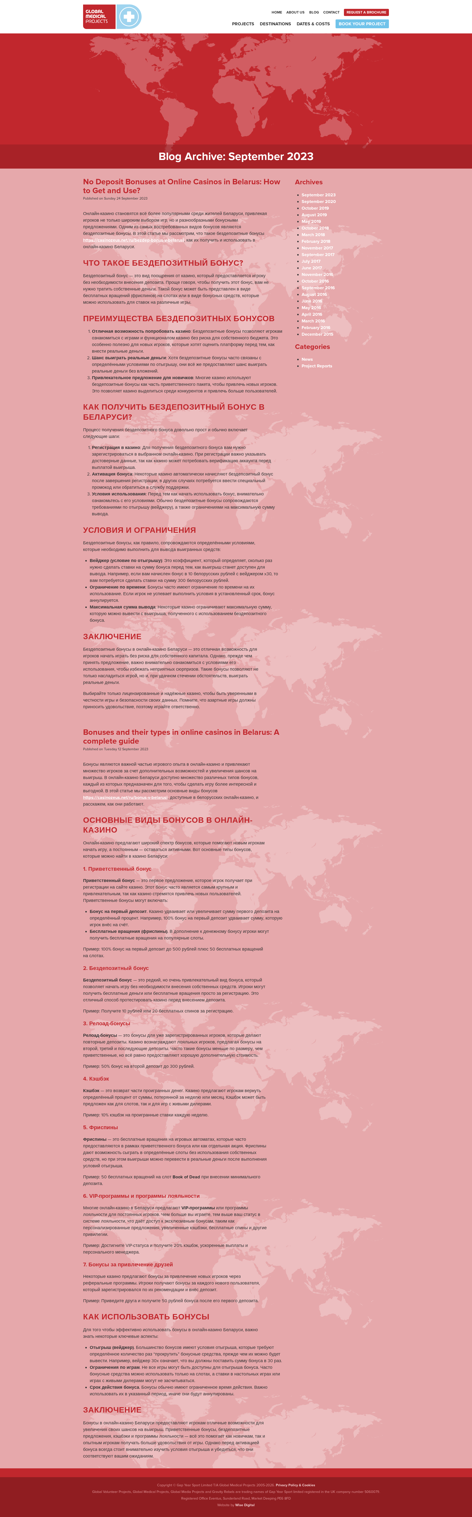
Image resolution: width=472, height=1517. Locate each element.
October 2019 (315, 208)
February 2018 (316, 241)
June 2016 (312, 301)
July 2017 (311, 261)
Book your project (362, 24)
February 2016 (316, 327)
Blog (314, 12)
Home (277, 12)
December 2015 (317, 334)
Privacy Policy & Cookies (295, 1485)
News (307, 359)
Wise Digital (245, 1505)
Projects (243, 24)
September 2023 (319, 195)
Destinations (275, 24)
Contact (331, 12)
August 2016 (314, 294)
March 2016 (313, 321)
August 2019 (314, 214)
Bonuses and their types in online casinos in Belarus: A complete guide (181, 736)
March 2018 (313, 234)
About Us (295, 12)
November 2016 (317, 274)
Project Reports (317, 366)
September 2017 (318, 254)
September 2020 (319, 201)
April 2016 (312, 314)
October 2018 (315, 228)
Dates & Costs (313, 24)
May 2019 (311, 221)
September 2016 (318, 287)
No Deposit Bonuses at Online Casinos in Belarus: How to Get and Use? (181, 186)
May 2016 (311, 307)
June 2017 (312, 268)
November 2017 (317, 248)
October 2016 (315, 281)
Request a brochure (366, 12)
